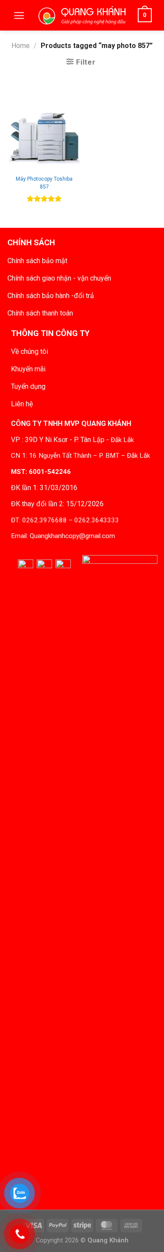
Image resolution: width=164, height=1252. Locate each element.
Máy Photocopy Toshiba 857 (44, 183)
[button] (19, 15)
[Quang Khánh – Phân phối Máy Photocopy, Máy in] (82, 15)
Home (20, 45)
